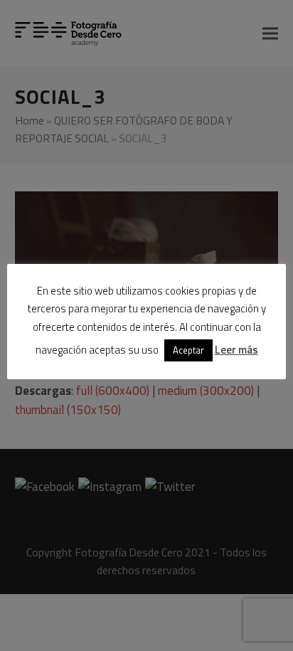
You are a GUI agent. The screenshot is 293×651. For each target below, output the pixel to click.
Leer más (236, 350)
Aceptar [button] (188, 350)
